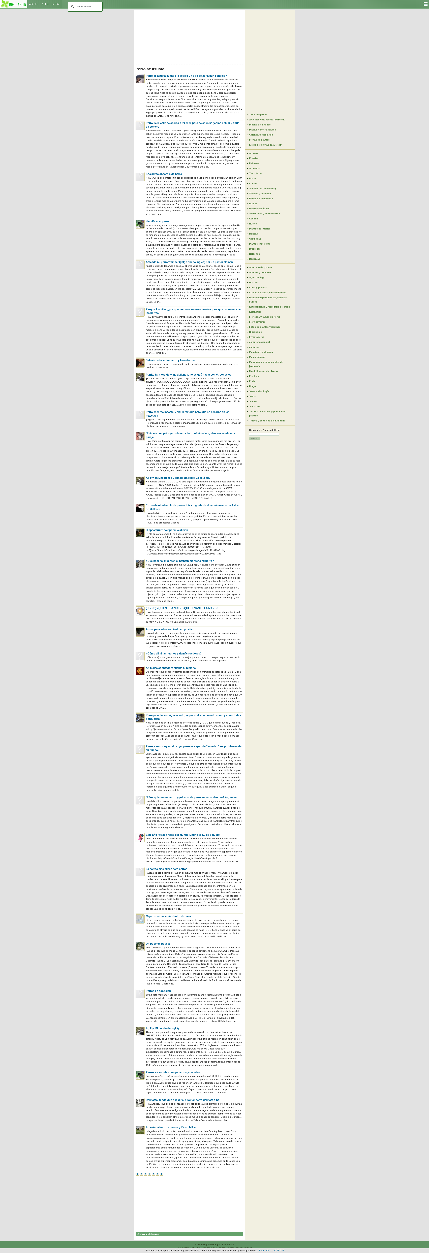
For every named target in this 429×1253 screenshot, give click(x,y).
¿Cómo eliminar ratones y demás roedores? (174, 653)
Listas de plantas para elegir (265, 144)
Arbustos (254, 168)
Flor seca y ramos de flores (264, 316)
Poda (252, 381)
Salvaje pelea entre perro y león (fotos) (170, 360)
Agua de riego (257, 277)
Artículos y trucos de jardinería (267, 119)
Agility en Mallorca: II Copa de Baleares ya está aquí (178, 477)
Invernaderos (256, 337)
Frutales (254, 158)
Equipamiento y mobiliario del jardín (270, 306)
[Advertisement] (189, 36)
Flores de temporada (261, 198)
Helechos (254, 253)
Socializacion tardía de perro (164, 174)
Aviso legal (213, 1244)
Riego (252, 386)
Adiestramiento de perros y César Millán (171, 1127)
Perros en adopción (158, 991)
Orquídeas (255, 238)
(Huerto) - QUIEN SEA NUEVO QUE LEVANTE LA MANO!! (182, 608)
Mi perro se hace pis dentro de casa (168, 916)
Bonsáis (254, 233)
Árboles (253, 153)
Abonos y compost (260, 272)
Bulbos (253, 203)
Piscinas (254, 376)
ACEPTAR (278, 1250)
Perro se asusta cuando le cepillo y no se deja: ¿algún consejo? (186, 75)
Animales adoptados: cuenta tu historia (171, 668)
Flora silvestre (257, 321)
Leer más (264, 1250)
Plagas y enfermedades (262, 129)
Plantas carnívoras (259, 243)
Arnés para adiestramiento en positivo (170, 629)
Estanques (255, 311)
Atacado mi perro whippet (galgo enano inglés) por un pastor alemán (189, 262)
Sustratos (254, 406)
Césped (253, 218)
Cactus (253, 183)
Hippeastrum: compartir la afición (167, 530)
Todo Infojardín (258, 114)
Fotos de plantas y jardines (265, 326)
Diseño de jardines (260, 124)
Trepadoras (255, 173)
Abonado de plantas (260, 267)
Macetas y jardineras (261, 352)
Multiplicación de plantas (263, 371)
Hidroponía (255, 332)
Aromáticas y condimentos (264, 213)
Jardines (254, 347)
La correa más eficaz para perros (166, 869)
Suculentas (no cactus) (262, 188)
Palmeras (254, 163)
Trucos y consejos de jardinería (267, 420)
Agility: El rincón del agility (162, 1028)
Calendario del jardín (261, 134)
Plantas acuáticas (259, 208)
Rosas (252, 178)
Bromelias (255, 248)
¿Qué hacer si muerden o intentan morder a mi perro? (180, 560)
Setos (252, 396)
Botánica (254, 282)
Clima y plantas (258, 287)
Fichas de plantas (259, 139)
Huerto (253, 223)
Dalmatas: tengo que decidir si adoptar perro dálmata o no (183, 1100)
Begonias (254, 258)
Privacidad (228, 1244)
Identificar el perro (157, 221)
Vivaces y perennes (260, 193)
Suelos (253, 401)
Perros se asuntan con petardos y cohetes (173, 1072)
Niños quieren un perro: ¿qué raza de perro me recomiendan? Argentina (191, 797)
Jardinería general (259, 342)
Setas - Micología (259, 391)
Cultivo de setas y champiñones (267, 292)
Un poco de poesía (158, 943)
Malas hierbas (257, 357)
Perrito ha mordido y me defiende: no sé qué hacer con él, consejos (188, 374)
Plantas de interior (259, 228)
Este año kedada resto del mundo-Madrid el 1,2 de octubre (183, 834)
